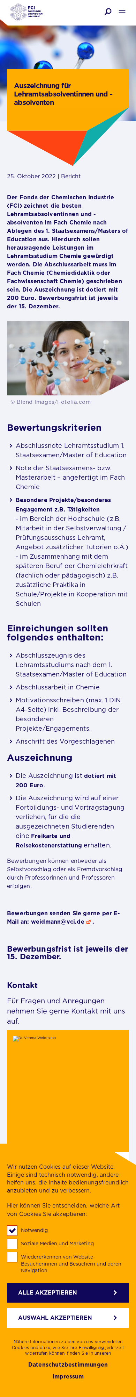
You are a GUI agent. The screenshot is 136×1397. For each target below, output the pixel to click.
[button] (108, 11)
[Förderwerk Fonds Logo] (26, 13)
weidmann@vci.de (57, 921)
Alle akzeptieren (47, 1292)
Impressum (68, 1377)
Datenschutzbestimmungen (68, 1365)
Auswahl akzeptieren (55, 1317)
